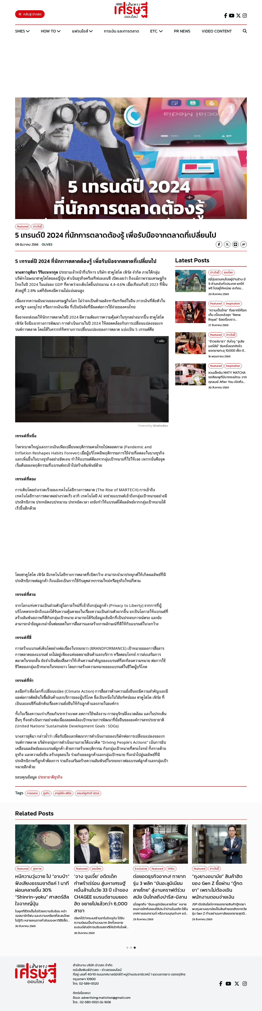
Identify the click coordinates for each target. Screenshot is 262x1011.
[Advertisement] (131, 66)
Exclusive (141, 869)
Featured (22, 226)
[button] (127, 948)
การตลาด (32, 793)
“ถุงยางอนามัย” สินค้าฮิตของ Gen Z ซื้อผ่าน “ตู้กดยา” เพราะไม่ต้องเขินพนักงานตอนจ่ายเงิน (217, 886)
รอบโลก (228, 272)
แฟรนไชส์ (80, 31)
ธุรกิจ (46, 793)
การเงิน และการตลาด (121, 31)
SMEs (20, 31)
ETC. (154, 31)
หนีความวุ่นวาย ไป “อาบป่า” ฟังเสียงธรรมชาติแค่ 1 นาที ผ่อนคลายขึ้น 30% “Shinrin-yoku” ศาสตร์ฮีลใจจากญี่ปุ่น (42, 890)
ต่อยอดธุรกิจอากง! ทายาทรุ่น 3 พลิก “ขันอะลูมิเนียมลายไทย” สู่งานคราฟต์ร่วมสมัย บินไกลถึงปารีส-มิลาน (160, 886)
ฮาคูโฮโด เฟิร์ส (63, 793)
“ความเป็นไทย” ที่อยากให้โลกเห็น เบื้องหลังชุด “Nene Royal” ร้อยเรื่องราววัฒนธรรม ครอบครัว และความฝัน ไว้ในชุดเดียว (227, 319)
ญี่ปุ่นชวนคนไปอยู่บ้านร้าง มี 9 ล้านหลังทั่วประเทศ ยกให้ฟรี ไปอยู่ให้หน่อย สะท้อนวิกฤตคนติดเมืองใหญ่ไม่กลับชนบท (227, 288)
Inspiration (233, 304)
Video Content (217, 31)
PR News (182, 31)
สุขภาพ (37, 869)
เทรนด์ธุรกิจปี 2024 (88, 793)
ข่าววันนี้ (37, 226)
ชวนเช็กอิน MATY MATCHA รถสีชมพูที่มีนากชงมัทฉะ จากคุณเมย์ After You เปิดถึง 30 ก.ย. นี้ (227, 379)
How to (48, 31)
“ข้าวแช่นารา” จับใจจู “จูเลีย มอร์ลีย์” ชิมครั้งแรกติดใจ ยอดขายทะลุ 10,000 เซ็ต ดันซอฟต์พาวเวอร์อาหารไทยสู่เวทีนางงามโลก (227, 350)
